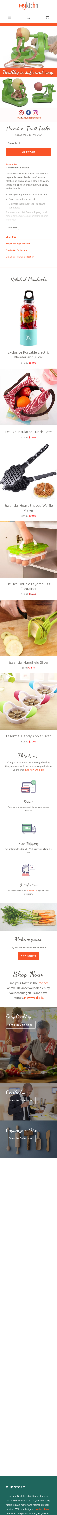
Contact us (32, 890)
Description (11, 164)
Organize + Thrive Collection (20, 257)
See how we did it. (34, 770)
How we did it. (34, 997)
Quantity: (13, 143)
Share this (11, 237)
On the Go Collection (16, 250)
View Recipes (28, 956)
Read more (12, 228)
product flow (42, 1509)
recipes (43, 983)
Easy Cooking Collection (18, 244)
